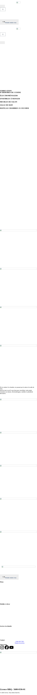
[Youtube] (11, 647)
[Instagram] (2, 647)
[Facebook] (7, 647)
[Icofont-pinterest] (16, 647)
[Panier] (3, 9)
